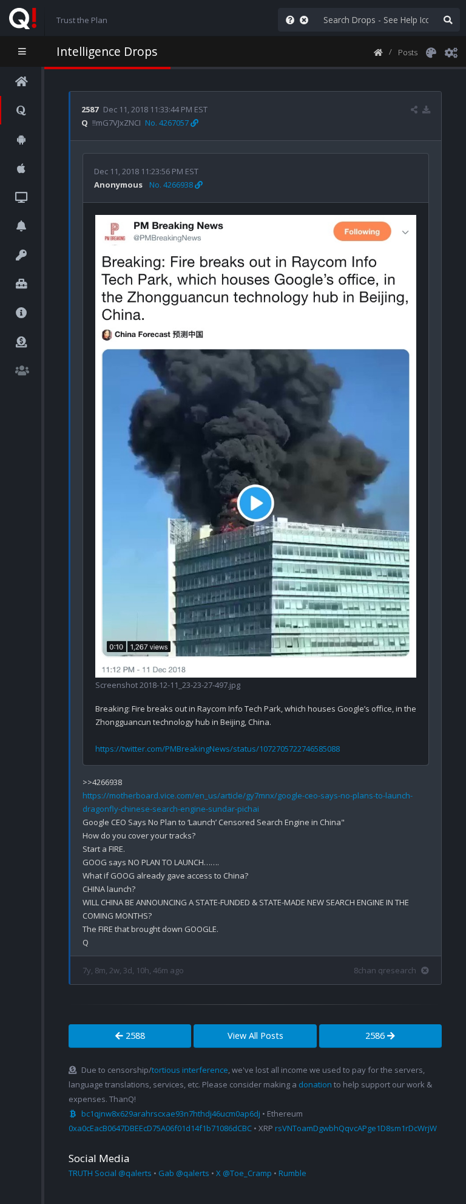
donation (315, 1084)
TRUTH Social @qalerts (110, 1173)
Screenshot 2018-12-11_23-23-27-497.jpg (167, 684)
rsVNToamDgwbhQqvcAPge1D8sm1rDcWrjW (356, 1128)
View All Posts (255, 1035)
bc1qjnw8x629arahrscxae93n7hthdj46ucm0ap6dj (170, 1113)
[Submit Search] (448, 20)
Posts (407, 52)
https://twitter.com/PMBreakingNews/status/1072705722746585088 (217, 748)
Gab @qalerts (183, 1173)
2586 (376, 1035)
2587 (89, 109)
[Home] (378, 52)
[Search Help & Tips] (287, 20)
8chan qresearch (385, 970)
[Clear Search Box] (306, 20)
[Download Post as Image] (426, 109)
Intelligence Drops (106, 51)
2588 (134, 1035)
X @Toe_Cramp (244, 1173)
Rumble (292, 1173)
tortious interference (190, 1069)
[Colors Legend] (431, 51)
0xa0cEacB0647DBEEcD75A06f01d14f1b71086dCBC (160, 1128)
